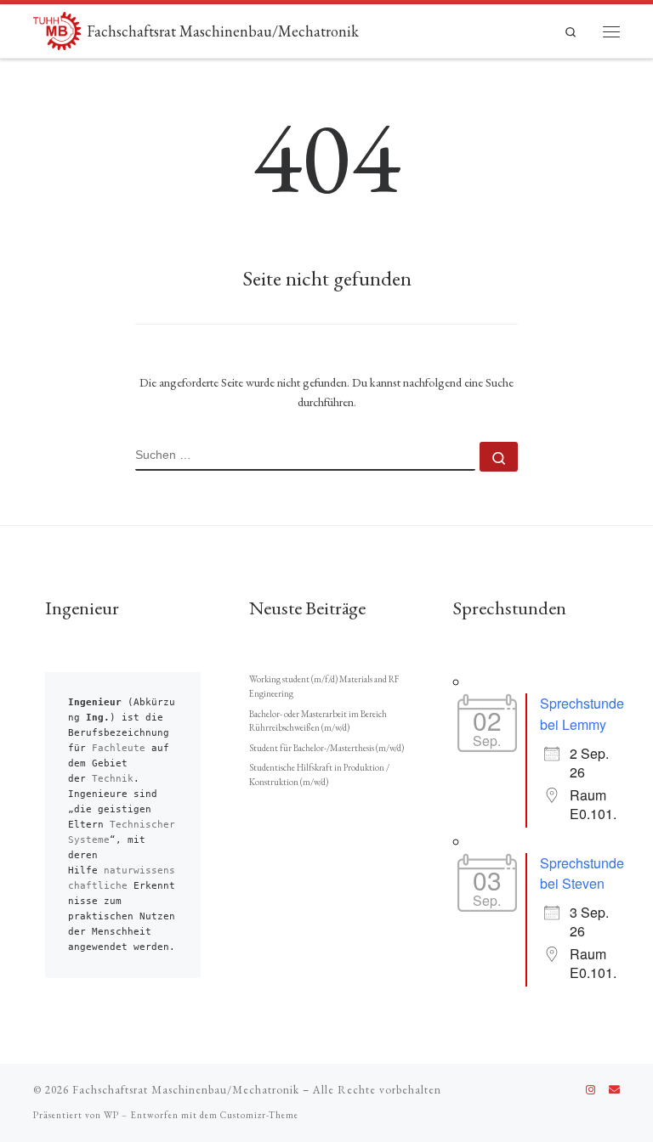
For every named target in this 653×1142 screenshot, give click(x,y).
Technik (112, 778)
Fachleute (118, 748)
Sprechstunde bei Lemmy (582, 713)
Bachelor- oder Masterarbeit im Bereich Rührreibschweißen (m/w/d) (318, 721)
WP (111, 1115)
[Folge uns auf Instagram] (590, 1090)
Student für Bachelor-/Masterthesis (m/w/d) (326, 748)
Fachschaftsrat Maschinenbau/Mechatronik (185, 1090)
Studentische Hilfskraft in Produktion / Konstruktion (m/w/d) (319, 774)
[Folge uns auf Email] (614, 1090)
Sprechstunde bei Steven (582, 873)
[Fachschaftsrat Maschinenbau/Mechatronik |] (57, 28)
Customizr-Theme (259, 1115)
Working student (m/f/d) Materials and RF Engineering (324, 686)
